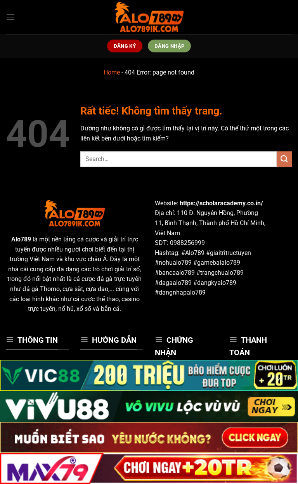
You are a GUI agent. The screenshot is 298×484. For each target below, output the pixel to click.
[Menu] (10, 16)
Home (112, 72)
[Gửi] (284, 159)
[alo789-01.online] (149, 17)
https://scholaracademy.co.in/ (221, 203)
